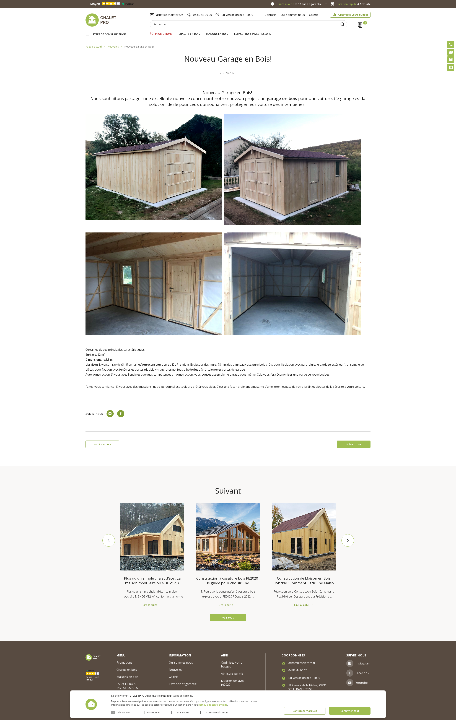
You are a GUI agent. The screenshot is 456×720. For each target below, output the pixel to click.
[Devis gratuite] (450, 67)
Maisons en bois (217, 33)
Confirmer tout (349, 711)
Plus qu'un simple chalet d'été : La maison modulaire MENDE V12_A (152, 580)
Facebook (362, 673)
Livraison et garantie (183, 684)
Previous (108, 540)
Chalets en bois (189, 33)
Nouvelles (113, 46)
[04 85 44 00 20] (450, 44)
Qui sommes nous (293, 15)
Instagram (363, 663)
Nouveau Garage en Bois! (139, 46)
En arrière (105, 444)
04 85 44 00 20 (202, 15)
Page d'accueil (94, 46)
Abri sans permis (232, 674)
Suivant (351, 444)
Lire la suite (150, 605)
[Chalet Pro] (118, 20)
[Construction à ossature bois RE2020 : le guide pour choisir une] (228, 536)
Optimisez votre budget (353, 14)
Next (347, 540)
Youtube (362, 683)
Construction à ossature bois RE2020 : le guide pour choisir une (228, 580)
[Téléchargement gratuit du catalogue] (450, 59)
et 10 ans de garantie (299, 4)
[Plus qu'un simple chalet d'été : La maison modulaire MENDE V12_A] (152, 536)
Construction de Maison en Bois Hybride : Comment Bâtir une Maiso (304, 580)
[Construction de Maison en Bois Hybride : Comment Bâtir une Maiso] (304, 536)
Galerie (313, 15)
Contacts (270, 15)
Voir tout (228, 617)
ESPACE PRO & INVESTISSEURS (252, 33)
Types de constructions (109, 34)
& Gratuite (353, 4)
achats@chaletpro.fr (169, 15)
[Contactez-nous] (450, 52)
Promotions (163, 33)
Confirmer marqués (305, 711)
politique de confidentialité (212, 704)
